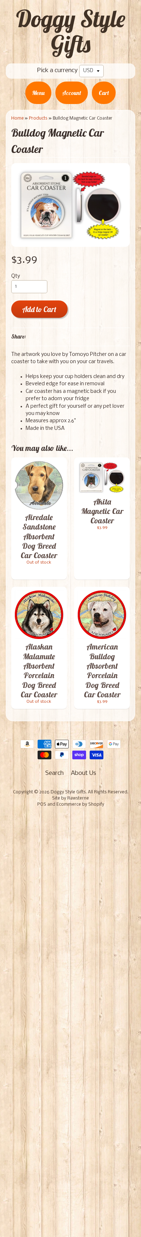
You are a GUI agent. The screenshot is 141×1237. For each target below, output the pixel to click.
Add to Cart (39, 309)
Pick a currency (57, 70)
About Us (83, 773)
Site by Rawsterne (70, 798)
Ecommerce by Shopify (80, 804)
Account (71, 92)
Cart (104, 92)
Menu (38, 92)
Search (54, 773)
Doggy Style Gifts (70, 31)
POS (41, 804)
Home (17, 118)
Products (38, 118)
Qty (15, 276)
